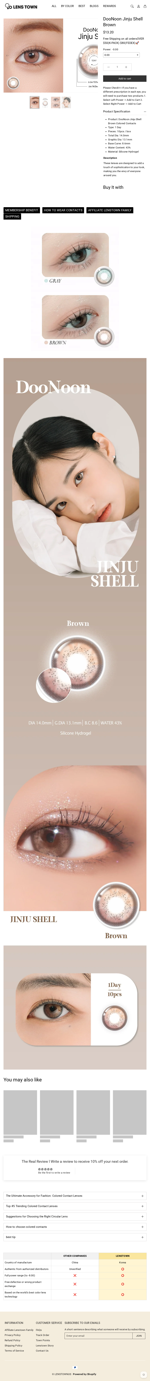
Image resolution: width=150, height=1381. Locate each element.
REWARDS (109, 6)
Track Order (42, 1335)
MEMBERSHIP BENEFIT (21, 210)
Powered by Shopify (84, 1374)
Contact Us (42, 1350)
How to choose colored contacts (26, 1226)
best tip (11, 1237)
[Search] (132, 6)
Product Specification (116, 111)
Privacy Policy (13, 1335)
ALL (54, 6)
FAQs (39, 1330)
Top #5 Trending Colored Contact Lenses (32, 1206)
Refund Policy (12, 1340)
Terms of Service (14, 1350)
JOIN (139, 1335)
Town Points (43, 1340)
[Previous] (7, 55)
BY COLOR (67, 6)
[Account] (138, 6)
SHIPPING (12, 216)
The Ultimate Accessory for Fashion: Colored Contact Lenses (44, 1195)
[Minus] (108, 67)
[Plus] (126, 67)
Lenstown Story (45, 1345)
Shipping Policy (13, 1345)
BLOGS (94, 6)
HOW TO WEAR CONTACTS (63, 210)
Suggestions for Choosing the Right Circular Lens (37, 1216)
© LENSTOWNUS (61, 1374)
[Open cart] (145, 6)
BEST (82, 6)
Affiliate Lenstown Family (19, 1330)
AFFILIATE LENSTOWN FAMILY (110, 210)
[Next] (93, 55)
